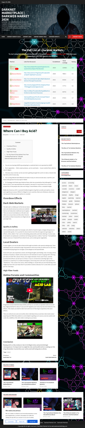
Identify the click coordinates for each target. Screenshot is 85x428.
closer (76, 185)
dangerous (65, 192)
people (70, 219)
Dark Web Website (51, 356)
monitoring (65, 213)
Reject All (21, 421)
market (69, 207)
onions (76, 216)
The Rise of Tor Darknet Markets (48, 374)
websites (71, 228)
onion (70, 216)
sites (63, 225)
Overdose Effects (12, 146)
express (78, 198)
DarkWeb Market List (43, 426)
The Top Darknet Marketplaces (11, 374)
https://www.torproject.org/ (56, 54)
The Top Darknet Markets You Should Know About (30, 374)
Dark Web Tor (7, 356)
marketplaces (66, 210)
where (8, 352)
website (64, 228)
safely (69, 222)
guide (70, 201)
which (63, 231)
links (63, 207)
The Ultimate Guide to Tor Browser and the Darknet (72, 404)
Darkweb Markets (54, 36)
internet (70, 204)
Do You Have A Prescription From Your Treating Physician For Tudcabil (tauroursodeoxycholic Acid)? (17, 156)
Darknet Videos (77, 36)
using (73, 225)
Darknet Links (27, 36)
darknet (64, 195)
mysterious (74, 213)
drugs (76, 195)
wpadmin (6, 134)
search (75, 222)
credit (78, 189)
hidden (64, 204)
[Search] (65, 36)
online (64, 219)
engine (64, 198)
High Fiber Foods (11, 151)
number (64, 216)
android (64, 185)
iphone (77, 204)
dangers (72, 192)
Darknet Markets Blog (14, 36)
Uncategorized (7, 126)
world (69, 231)
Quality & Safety (11, 149)
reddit (76, 219)
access (64, 182)
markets (74, 210)
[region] (21, 416)
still (68, 225)
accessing (71, 182)
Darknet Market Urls (40, 36)
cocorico (71, 189)
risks (63, 222)
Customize (11, 421)
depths (71, 195)
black (70, 185)
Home (3, 36)
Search (63, 127)
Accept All (32, 421)
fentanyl (64, 201)
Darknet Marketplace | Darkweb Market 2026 (15, 14)
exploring (71, 198)
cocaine (64, 189)
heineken (77, 201)
